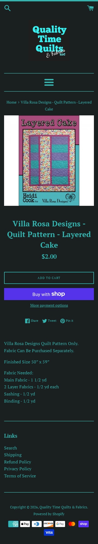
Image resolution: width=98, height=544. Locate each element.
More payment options (49, 305)
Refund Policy (17, 462)
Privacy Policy (17, 469)
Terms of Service (20, 476)
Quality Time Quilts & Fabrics (63, 507)
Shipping (13, 455)
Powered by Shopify (49, 514)
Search (10, 448)
